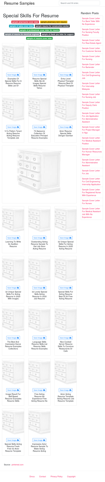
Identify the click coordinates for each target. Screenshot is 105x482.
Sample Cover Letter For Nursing (91, 57)
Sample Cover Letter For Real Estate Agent (91, 41)
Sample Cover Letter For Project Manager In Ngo (91, 130)
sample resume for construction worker (52, 26)
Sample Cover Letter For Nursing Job (91, 95)
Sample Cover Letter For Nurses (91, 202)
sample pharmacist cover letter (25, 22)
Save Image (11, 75)
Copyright (71, 476)
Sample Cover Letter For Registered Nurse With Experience (91, 192)
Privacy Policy (56, 476)
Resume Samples (19, 3)
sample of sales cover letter (21, 26)
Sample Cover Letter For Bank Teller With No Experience (91, 21)
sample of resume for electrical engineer (22, 34)
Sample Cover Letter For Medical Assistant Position (91, 140)
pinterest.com (18, 464)
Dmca (32, 476)
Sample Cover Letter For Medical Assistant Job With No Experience (91, 212)
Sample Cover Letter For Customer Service (91, 49)
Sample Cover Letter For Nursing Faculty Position (91, 32)
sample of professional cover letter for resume (39, 30)
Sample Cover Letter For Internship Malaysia (91, 86)
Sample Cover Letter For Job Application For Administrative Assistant (91, 117)
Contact (42, 476)
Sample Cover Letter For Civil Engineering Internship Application (91, 181)
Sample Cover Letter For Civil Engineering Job (91, 75)
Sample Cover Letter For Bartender (91, 65)
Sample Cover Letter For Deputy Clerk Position (91, 105)
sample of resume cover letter (39, 38)
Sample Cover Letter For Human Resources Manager (92, 151)
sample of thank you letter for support (58, 34)
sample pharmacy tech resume (54, 22)
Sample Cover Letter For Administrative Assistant (91, 162)
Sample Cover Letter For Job (91, 172)
